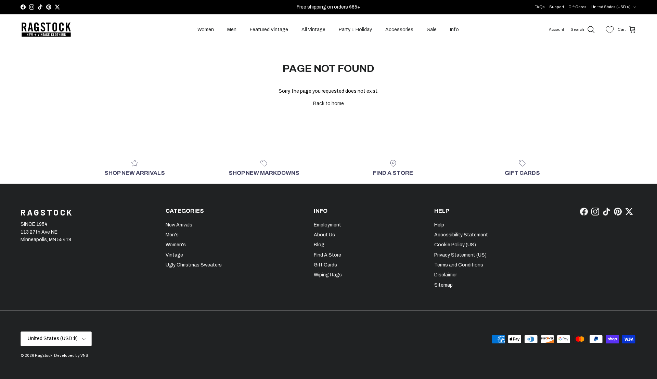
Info (454, 29)
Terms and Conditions (458, 264)
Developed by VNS (71, 355)
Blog (319, 244)
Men (231, 29)
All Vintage (313, 29)
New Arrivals (179, 224)
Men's (172, 234)
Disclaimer (445, 274)
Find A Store (327, 255)
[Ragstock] (46, 29)
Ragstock (43, 355)
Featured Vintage (269, 29)
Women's (176, 244)
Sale (432, 29)
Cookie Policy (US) (455, 244)
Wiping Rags (328, 274)
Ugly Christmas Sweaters (194, 264)
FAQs (539, 7)
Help (439, 224)
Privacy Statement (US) (460, 255)
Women (205, 29)
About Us (324, 234)
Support (556, 7)
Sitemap (443, 285)
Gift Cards (577, 7)
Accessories (399, 29)
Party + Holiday (355, 29)
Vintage (174, 255)
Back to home (328, 103)
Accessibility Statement (461, 234)
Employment (327, 224)
